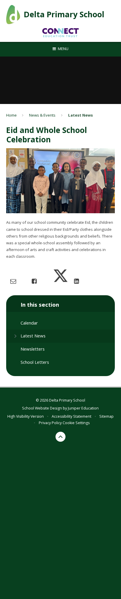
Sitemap (106, 416)
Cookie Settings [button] (76, 422)
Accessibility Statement (71, 416)
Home (11, 115)
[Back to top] (60, 437)
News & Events (42, 115)
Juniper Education (83, 408)
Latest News (80, 115)
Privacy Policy (50, 422)
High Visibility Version (25, 416)
